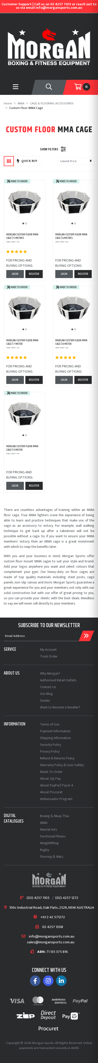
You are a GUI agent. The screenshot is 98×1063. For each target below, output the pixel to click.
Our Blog (46, 694)
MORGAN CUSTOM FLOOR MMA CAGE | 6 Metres (71, 236)
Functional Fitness (53, 836)
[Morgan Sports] (49, 46)
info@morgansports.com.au (51, 937)
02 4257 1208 (52, 927)
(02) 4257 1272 (66, 898)
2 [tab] (26, 223)
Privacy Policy (50, 751)
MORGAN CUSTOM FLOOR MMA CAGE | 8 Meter (71, 342)
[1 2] (24, 203)
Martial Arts (48, 829)
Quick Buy (29, 161)
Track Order (49, 656)
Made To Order (51, 772)
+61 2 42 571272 (52, 917)
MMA (43, 823)
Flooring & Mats (51, 856)
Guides (45, 700)
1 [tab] (23, 223)
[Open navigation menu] (15, 87)
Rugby (44, 850)
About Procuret (51, 792)
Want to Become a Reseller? (60, 707)
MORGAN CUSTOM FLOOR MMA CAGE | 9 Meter (22, 448)
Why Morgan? (50, 673)
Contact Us (48, 687)
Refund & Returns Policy (57, 758)
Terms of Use (49, 724)
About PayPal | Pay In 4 (56, 785)
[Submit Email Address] (86, 636)
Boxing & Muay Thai (54, 816)
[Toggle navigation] (49, 87)
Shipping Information (55, 738)
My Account (48, 649)
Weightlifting (49, 843)
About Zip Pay (50, 778)
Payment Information (55, 731)
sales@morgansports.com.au (50, 942)
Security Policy (50, 745)
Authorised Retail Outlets (58, 680)
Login (15, 274)
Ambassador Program (56, 799)
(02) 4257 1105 (38, 898)
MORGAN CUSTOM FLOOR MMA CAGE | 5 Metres (22, 236)
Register (34, 274)
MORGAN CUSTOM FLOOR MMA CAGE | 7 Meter (22, 342)
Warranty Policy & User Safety (62, 765)
